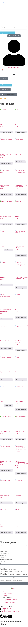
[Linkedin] (10, 616)
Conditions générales (9, 602)
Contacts (5, 595)
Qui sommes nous (8, 593)
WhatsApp (3, 563)
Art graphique (5, 573)
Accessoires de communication (10, 571)
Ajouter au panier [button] (6, 132)
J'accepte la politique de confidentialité (11, 580)
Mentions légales (7, 601)
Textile (23, 571)
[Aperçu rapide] (2, 128)
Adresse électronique (6, 559)
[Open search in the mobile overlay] (14, 28)
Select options (20, 162)
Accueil (5, 592)
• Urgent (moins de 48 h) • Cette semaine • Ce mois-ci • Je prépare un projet (13, 575)
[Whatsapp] (6, 616)
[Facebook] (2, 616)
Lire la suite (8, 250)
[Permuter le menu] (14, 74)
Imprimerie (4, 569)
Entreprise (3, 555)
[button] (8, 94)
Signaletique (12, 569)
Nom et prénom (4, 551)
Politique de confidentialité (10, 599)
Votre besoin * (4, 568)
